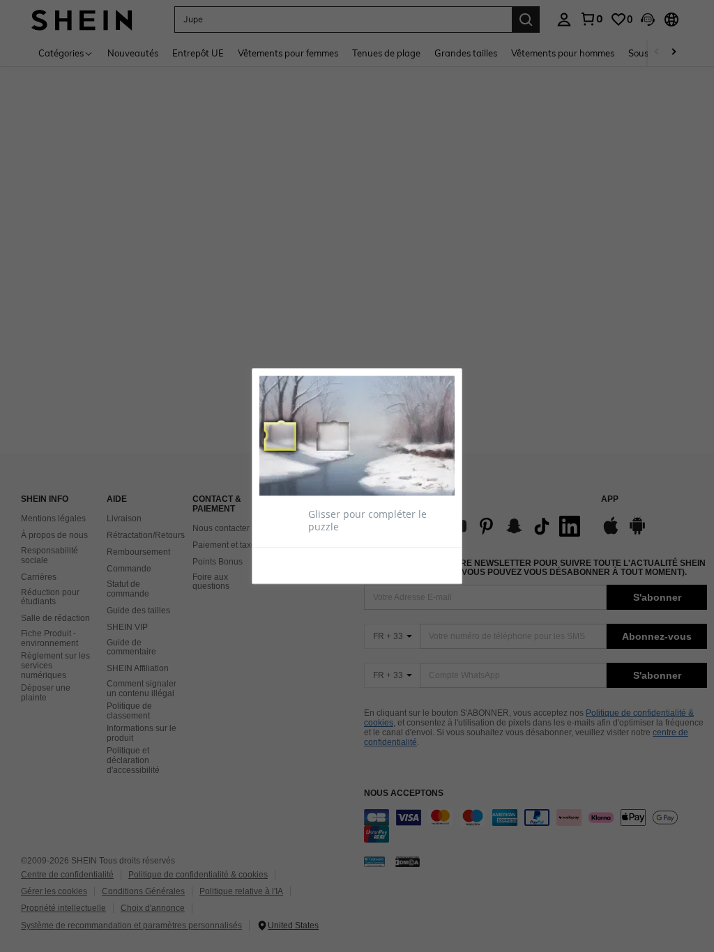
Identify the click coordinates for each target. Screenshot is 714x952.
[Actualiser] (293, 564)
